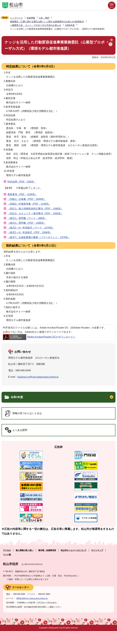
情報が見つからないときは (27, 413)
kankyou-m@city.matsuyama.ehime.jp (38, 377)
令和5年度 (70, 25)
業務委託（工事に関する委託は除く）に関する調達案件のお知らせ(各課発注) (47, 21)
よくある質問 (19, 430)
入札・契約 (44, 18)
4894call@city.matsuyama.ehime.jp (32, 598)
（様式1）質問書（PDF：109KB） (26, 223)
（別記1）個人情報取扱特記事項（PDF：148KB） (35, 208)
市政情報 (31, 18)
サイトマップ (97, 550)
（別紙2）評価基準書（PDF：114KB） (28, 204)
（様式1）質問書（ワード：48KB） (27, 218)
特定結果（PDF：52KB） (21, 181)
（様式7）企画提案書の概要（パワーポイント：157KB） (38, 237)
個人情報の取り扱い (25, 550)
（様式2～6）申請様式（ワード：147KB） (30, 227)
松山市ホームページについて (74, 550)
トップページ (16, 18)
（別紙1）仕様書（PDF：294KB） (26, 199)
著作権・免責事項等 (47, 550)
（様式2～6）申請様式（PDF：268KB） (29, 232)
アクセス (7, 550)
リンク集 (7, 554)
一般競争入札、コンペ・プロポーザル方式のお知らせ (35, 25)
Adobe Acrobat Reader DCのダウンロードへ (51, 337)
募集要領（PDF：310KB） (22, 194)
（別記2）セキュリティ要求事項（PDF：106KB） (35, 213)
